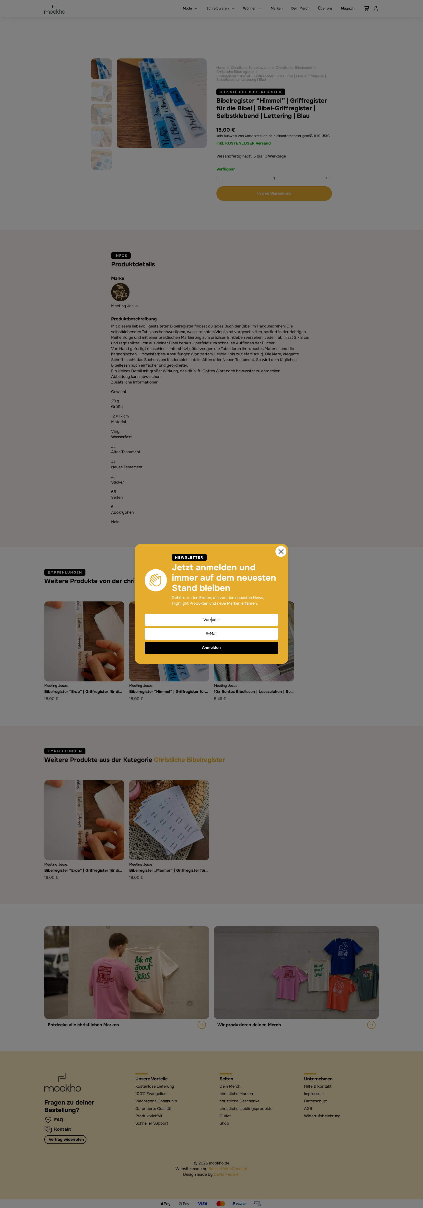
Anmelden (211, 647)
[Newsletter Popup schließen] (281, 551)
